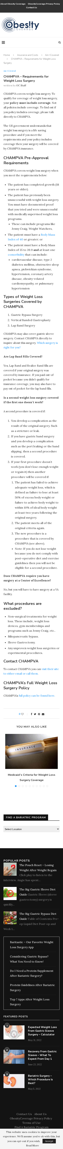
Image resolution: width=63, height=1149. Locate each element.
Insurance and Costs (27, 55)
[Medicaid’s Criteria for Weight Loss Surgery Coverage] (31, 751)
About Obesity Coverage (12, 3)
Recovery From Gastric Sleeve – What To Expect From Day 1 (42, 1055)
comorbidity (16, 254)
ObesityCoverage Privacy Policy (44, 3)
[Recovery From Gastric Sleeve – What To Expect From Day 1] (14, 1057)
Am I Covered (52, 55)
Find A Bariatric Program (31, 1127)
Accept (49, 1141)
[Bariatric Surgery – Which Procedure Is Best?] (14, 1081)
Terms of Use (31, 1122)
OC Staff (21, 85)
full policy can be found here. (37, 695)
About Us (40, 1114)
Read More (32, 1145)
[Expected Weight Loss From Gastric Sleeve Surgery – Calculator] (14, 1032)
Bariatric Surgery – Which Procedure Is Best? (40, 1079)
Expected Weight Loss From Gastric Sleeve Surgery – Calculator (42, 1030)
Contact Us (31, 7)
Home (7, 55)
